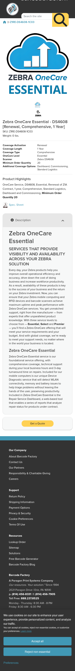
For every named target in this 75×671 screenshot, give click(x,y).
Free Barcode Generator (23, 559)
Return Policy (17, 496)
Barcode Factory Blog (22, 564)
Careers (13, 479)
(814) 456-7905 (45, 594)
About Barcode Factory (23, 456)
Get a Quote (37, 423)
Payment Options (19, 507)
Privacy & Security (20, 513)
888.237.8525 (30, 598)
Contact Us (15, 462)
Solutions (14, 553)
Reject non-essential (37, 652)
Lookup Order (17, 542)
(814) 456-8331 (21, 594)
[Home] (4, 22)
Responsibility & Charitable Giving (29, 473)
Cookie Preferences (21, 519)
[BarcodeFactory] (12, 9)
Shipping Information (21, 502)
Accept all (37, 641)
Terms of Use (17, 524)
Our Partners (16, 467)
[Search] (60, 20)
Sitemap (14, 547)
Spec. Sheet (16, 204)
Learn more (26, 630)
